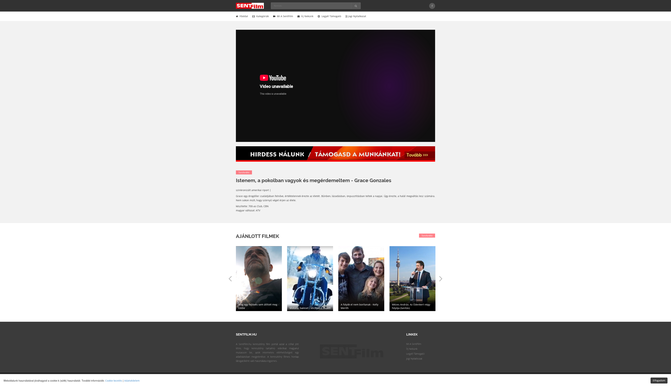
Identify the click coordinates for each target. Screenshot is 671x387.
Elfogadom (659, 380)
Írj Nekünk (411, 348)
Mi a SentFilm (284, 16)
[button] (230, 278)
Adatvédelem (132, 380)
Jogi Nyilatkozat (414, 358)
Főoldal (243, 16)
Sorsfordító (244, 172)
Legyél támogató (331, 16)
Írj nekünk (307, 16)
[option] (361, 278)
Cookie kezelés (113, 380)
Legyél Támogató (415, 353)
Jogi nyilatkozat (357, 16)
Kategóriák (262, 16)
